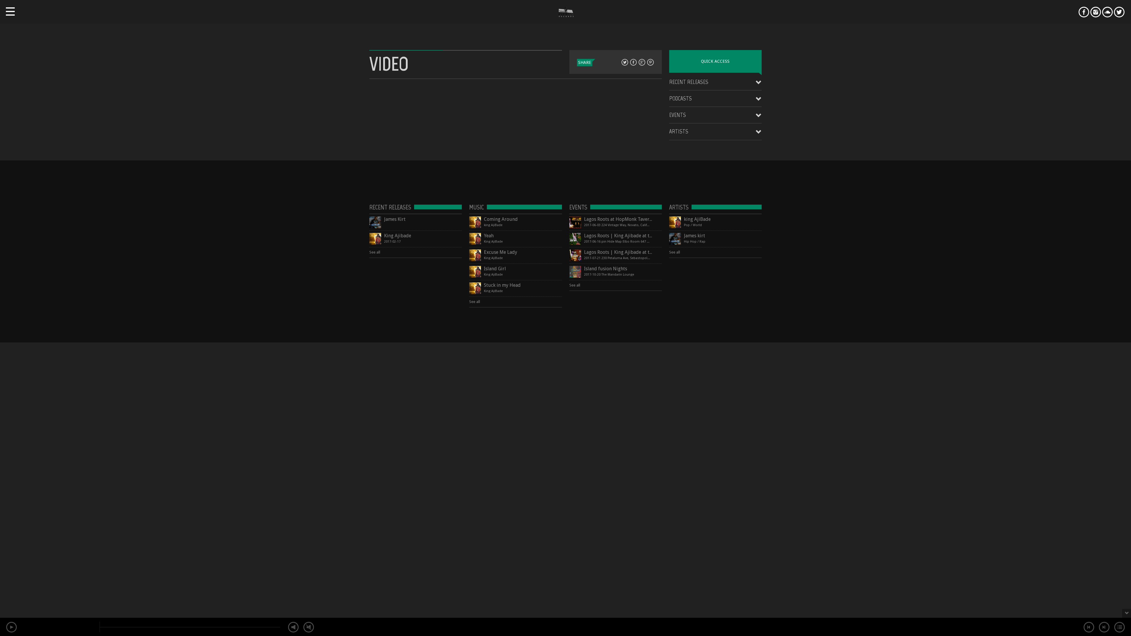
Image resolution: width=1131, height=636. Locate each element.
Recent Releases (688, 81)
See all (374, 252)
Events (677, 114)
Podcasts (680, 98)
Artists (678, 131)
